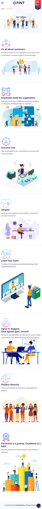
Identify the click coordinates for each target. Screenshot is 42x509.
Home (2, 9)
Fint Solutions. (20, 505)
